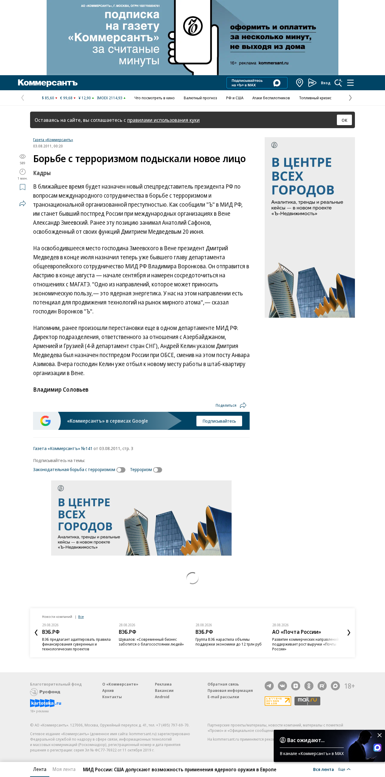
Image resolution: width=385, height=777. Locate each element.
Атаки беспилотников (271, 97)
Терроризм (141, 469)
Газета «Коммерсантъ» (53, 139)
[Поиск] (338, 82)
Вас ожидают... (306, 740)
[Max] (335, 685)
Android (162, 696)
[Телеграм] (269, 685)
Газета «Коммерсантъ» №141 (63, 448)
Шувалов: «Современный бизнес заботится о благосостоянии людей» (151, 642)
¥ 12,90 (85, 97)
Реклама (163, 684)
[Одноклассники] (308, 685)
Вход (326, 82)
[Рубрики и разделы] (350, 82)
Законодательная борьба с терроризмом (74, 469)
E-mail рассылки (223, 696)
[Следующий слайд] (349, 633)
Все (81, 616)
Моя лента (63, 769)
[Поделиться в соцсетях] (22, 203)
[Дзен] (295, 685)
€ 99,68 (66, 97)
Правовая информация (230, 690)
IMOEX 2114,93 (109, 97)
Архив (108, 690)
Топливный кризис (315, 97)
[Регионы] (299, 82)
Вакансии (164, 690)
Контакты (112, 696)
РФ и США (234, 97)
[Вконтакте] (282, 685)
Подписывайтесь (219, 421)
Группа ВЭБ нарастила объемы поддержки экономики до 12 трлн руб (229, 642)
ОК (344, 120)
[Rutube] (322, 685)
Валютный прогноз (200, 97)
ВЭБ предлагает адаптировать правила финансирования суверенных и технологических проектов (76, 644)
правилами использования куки (163, 119)
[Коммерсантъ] (48, 83)
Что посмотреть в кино (154, 97)
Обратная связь (223, 684)
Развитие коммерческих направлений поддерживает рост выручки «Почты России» (305, 644)
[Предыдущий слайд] (36, 633)
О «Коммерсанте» (120, 684)
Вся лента (323, 769)
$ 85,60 (48, 97)
